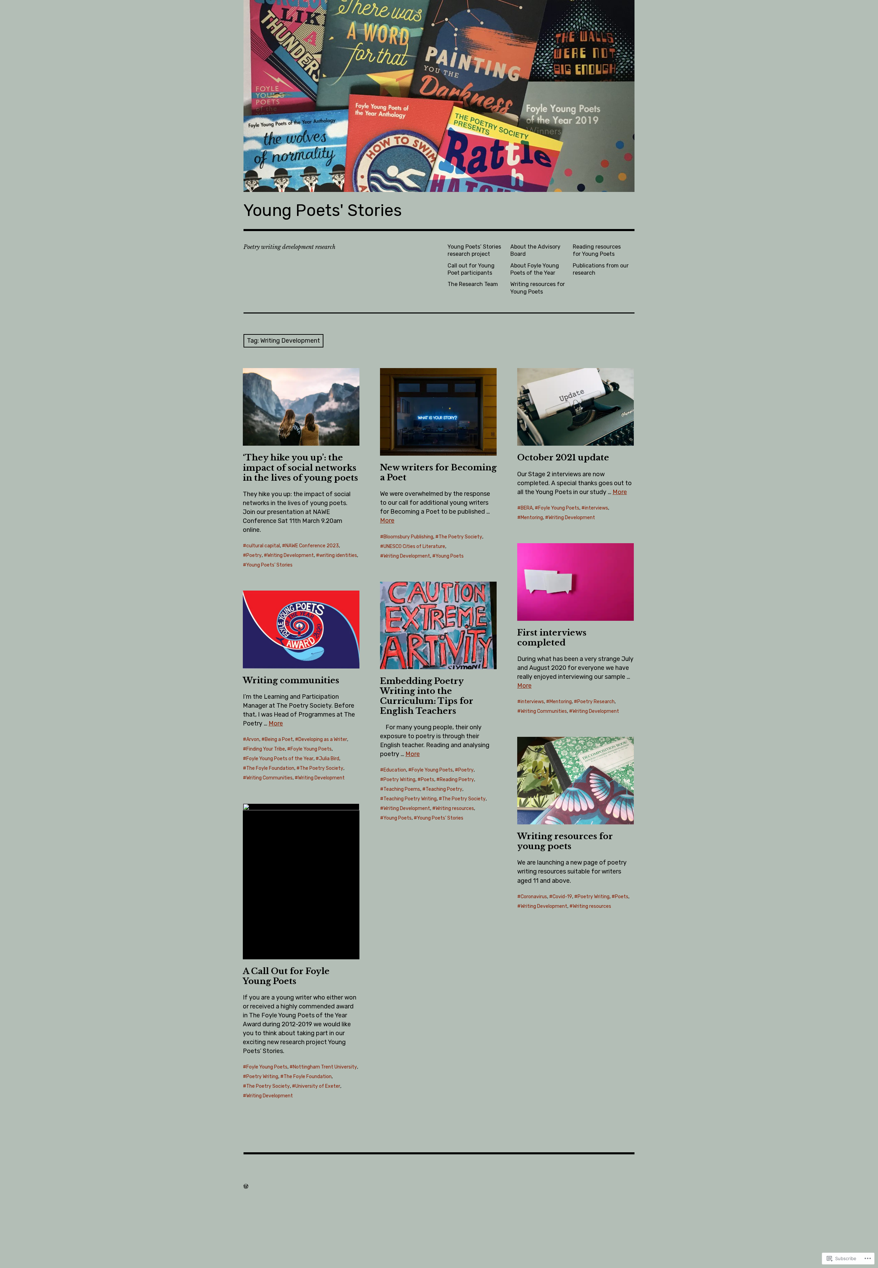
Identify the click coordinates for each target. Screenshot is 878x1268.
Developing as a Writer (322, 739)
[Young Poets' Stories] (439, 96)
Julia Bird (329, 759)
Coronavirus (534, 897)
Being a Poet (279, 739)
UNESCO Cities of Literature (414, 546)
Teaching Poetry (444, 789)
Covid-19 (562, 897)
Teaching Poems (401, 789)
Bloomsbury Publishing (408, 537)
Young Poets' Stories (323, 210)
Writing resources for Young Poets (537, 288)
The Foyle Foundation (270, 768)
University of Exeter (317, 1086)
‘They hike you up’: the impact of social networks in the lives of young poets (300, 467)
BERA (527, 508)
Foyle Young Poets (558, 508)
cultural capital (263, 546)
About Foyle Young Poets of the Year (534, 269)
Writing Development (290, 555)
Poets (427, 779)
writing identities (338, 555)
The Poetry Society (460, 537)
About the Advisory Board (535, 250)
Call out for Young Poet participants (471, 269)
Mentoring (532, 518)
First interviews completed (551, 638)
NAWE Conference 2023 (312, 546)
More (387, 520)
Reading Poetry (457, 779)
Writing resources (455, 808)
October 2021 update (563, 457)
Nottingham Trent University (325, 1067)
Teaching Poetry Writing (410, 799)
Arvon (252, 739)
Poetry (254, 555)
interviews (596, 508)
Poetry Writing (399, 779)
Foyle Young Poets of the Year (279, 759)
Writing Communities (544, 711)
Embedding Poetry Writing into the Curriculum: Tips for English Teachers (426, 696)
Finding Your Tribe (265, 749)
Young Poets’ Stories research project (474, 250)
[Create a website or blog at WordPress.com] (246, 1186)
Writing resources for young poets (565, 841)
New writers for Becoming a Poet (438, 472)
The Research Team (473, 284)
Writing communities (291, 680)
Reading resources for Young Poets (597, 250)
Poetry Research (596, 702)
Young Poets (450, 556)
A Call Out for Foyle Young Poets (286, 976)
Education (394, 770)
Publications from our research (601, 269)
